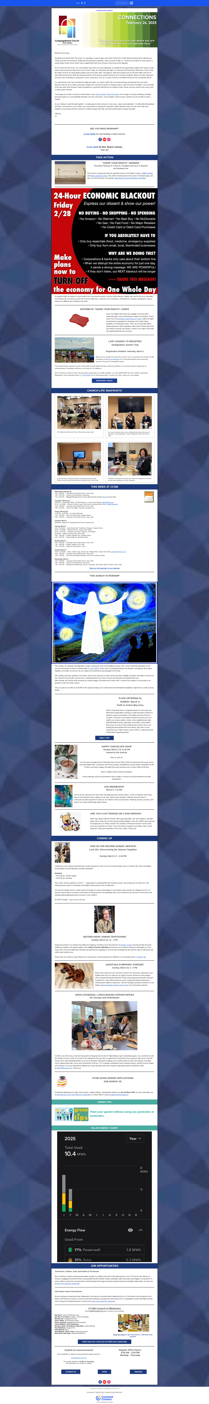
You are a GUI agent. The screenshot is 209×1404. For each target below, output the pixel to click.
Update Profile (99, 1392)
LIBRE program (147, 173)
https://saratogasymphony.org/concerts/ (115, 985)
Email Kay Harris (119, 1335)
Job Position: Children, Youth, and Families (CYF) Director (77, 1271)
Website (138, 1372)
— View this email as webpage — (104, 10)
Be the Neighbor (114, 359)
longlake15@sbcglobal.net (119, 1095)
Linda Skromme (112, 504)
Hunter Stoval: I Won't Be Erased (107, 94)
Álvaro (105, 497)
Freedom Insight (126, 945)
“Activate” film (141, 957)
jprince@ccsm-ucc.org (79, 1358)
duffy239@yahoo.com (64, 1068)
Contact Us (71, 1372)
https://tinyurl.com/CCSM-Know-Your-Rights (130, 178)
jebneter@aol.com (108, 502)
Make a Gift (104, 738)
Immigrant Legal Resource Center (129, 319)
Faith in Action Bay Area (98, 176)
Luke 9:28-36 (94, 668)
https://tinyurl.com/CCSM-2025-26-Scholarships (73, 1095)
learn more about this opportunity (68, 1284)
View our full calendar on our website (104, 568)
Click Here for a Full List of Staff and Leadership (104, 1342)
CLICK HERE (90, 134)
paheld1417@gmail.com (118, 552)
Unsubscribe (90, 1392)
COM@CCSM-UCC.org (97, 1311)
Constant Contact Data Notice (113, 1392)
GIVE (104, 1372)
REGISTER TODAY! (104, 381)
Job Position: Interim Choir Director (68, 1291)
